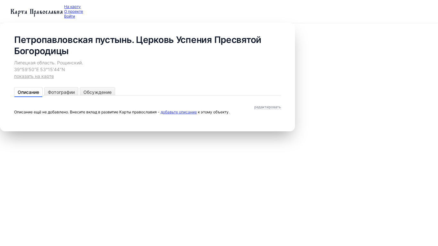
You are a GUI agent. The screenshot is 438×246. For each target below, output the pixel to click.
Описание (28, 92)
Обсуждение (97, 92)
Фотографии (61, 92)
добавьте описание (179, 112)
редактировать (267, 107)
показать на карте (34, 76)
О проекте (73, 11)
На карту (72, 6)
